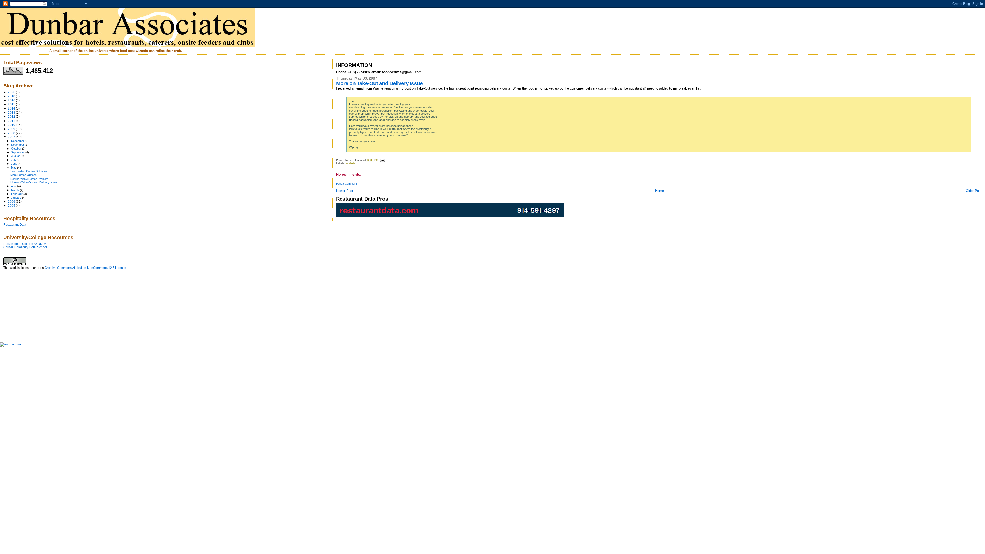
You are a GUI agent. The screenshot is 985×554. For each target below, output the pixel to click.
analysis (350, 163)
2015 (12, 104)
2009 (12, 129)
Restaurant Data (14, 224)
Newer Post (344, 191)
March (15, 190)
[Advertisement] (29, 303)
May (14, 167)
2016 (12, 100)
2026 (12, 92)
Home (659, 191)
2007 (12, 136)
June (14, 163)
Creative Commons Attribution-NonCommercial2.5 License (85, 268)
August (16, 155)
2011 (12, 120)
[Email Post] (382, 160)
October (16, 148)
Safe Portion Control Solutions (28, 171)
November (18, 144)
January (16, 197)
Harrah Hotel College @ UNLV (24, 243)
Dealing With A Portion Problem (29, 178)
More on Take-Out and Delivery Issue (379, 83)
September (18, 152)
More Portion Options (23, 174)
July (14, 159)
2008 (12, 133)
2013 (12, 112)
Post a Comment (346, 183)
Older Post (974, 191)
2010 (12, 124)
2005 (12, 205)
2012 (12, 116)
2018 (12, 96)
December (18, 140)
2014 (12, 108)
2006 (12, 201)
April (14, 186)
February (17, 193)
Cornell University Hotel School (25, 247)
